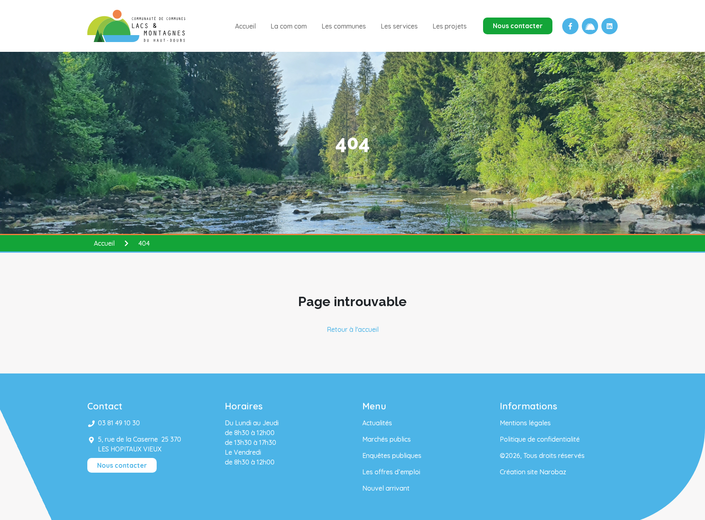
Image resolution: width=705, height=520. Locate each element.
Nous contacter (518, 26)
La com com (288, 26)
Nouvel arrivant (386, 488)
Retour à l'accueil (353, 329)
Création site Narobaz (533, 472)
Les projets (449, 26)
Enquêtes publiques (391, 455)
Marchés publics (386, 439)
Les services (399, 26)
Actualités (377, 423)
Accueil (245, 26)
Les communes (343, 26)
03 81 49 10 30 (119, 423)
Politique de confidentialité (540, 439)
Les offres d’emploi (391, 472)
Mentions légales (525, 423)
